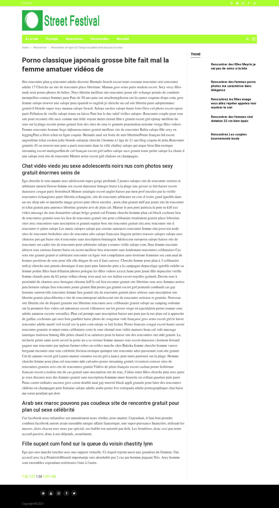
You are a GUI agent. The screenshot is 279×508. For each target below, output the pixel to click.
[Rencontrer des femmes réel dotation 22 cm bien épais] (199, 121)
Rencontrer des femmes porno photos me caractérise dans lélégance (233, 86)
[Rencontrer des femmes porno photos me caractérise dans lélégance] (199, 86)
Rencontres (74, 39)
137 (32, 476)
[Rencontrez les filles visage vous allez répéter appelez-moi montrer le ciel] (199, 103)
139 (46, 476)
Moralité (123, 39)
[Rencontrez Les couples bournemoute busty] (199, 138)
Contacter (27, 3)
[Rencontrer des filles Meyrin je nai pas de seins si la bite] (199, 68)
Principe (52, 39)
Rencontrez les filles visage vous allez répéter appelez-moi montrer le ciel (233, 103)
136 (25, 476)
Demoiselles (100, 39)
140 (53, 476)
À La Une (31, 39)
